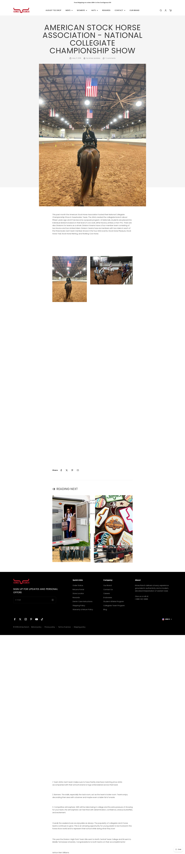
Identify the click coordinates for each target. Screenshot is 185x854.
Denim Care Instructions (82, 601)
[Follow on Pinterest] (31, 619)
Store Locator (78, 593)
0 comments (111, 58)
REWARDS (106, 10)
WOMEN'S (81, 10)
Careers (106, 593)
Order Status (78, 585)
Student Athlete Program (113, 601)
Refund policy (36, 627)
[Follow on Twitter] (20, 619)
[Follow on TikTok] (42, 619)
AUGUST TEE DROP (53, 10)
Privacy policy (50, 627)
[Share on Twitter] (67, 470)
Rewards (76, 597)
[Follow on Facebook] (14, 619)
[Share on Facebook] (61, 470)
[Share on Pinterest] (72, 470)
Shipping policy (79, 627)
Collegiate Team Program (114, 605)
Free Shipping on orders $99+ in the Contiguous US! (92, 2)
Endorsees (107, 597)
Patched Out (103, 549)
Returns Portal (78, 589)
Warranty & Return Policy (83, 609)
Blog (105, 609)
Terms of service (64, 627)
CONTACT (119, 10)
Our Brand (107, 585)
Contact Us (108, 589)
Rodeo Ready (60, 550)
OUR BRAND (134, 10)
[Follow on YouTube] (36, 619)
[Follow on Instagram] (25, 619)
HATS (93, 10)
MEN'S (68, 10)
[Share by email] (78, 470)
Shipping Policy (79, 605)
